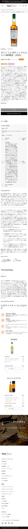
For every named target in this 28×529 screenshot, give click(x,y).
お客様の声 (4, 461)
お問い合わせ (4, 478)
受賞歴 (3, 496)
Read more (3, 103)
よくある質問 (4, 480)
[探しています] (26, 9)
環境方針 (3, 498)
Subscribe (21, 436)
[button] (2, 6)
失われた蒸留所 (5, 503)
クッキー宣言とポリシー (7, 475)
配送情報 (3, 471)
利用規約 (3, 473)
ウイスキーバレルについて (7, 486)
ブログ (3, 508)
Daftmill (3, 49)
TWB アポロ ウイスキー (7, 493)
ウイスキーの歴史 (5, 516)
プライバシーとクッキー (7, 468)
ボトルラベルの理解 (6, 514)
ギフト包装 (4, 463)
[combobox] (14, 9)
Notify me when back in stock (14, 113)
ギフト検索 (4, 501)
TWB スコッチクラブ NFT (7, 489)
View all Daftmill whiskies (7, 301)
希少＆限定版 (4, 505)
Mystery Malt (9, 395)
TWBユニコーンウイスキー (8, 491)
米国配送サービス (5, 466)
